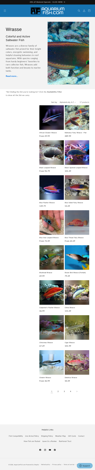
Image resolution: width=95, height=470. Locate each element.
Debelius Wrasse (71, 377)
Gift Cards (72, 436)
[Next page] (76, 391)
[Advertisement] (47, 408)
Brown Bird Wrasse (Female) (75, 272)
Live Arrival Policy (32, 436)
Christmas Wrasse (46, 342)
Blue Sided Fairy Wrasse (74, 203)
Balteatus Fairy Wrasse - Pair (76, 133)
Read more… (12, 76)
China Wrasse (70, 307)
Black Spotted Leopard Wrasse (76, 168)
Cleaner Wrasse (45, 377)
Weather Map (60, 436)
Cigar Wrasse (70, 342)
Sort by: (54, 102)
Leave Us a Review (49, 441)
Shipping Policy (47, 436)
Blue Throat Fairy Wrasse (74, 237)
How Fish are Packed (32, 441)
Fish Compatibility (16, 436)
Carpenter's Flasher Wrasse (49, 307)
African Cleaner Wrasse (48, 133)
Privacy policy (56, 464)
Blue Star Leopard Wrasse (49, 237)
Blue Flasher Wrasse (47, 203)
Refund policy (45, 464)
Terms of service (69, 464)
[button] (4, 10)
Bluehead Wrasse (45, 272)
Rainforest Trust (65, 441)
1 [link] (51, 391)
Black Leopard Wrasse (47, 168)
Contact (81, 436)
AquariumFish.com (20, 464)
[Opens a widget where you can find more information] (85, 466)
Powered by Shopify (32, 464)
